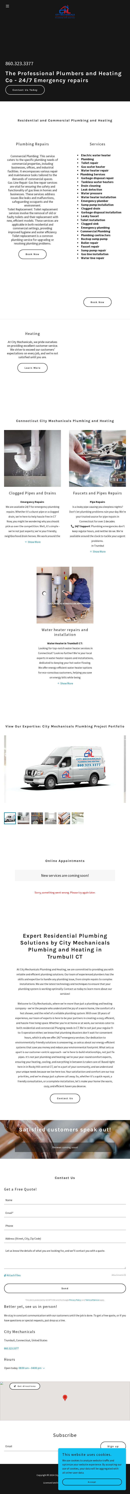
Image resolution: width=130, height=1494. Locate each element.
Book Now (32, 254)
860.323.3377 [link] (19, 63)
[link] (65, 6)
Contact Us (65, 1098)
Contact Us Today (25, 90)
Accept (92, 1482)
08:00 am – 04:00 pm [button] (30, 1368)
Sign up (113, 1446)
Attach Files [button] (14, 1275)
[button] (13, 6)
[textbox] (65, 1200)
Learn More (32, 367)
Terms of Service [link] (92, 1300)
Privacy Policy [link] (75, 1300)
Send (65, 1288)
